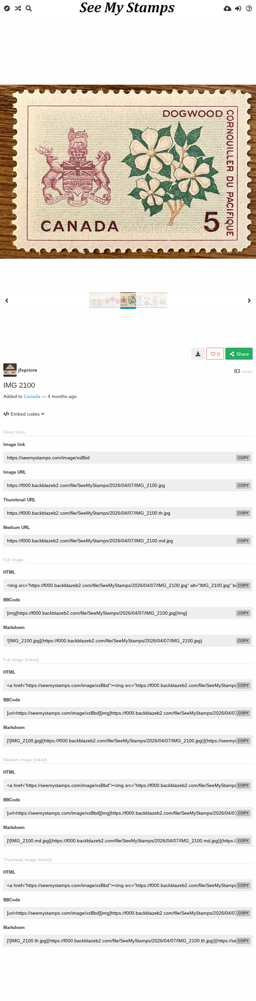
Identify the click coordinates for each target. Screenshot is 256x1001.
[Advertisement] (128, 35)
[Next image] (249, 300)
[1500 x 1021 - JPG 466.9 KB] (198, 354)
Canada (32, 396)
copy (243, 458)
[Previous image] (6, 300)
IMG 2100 (19, 385)
